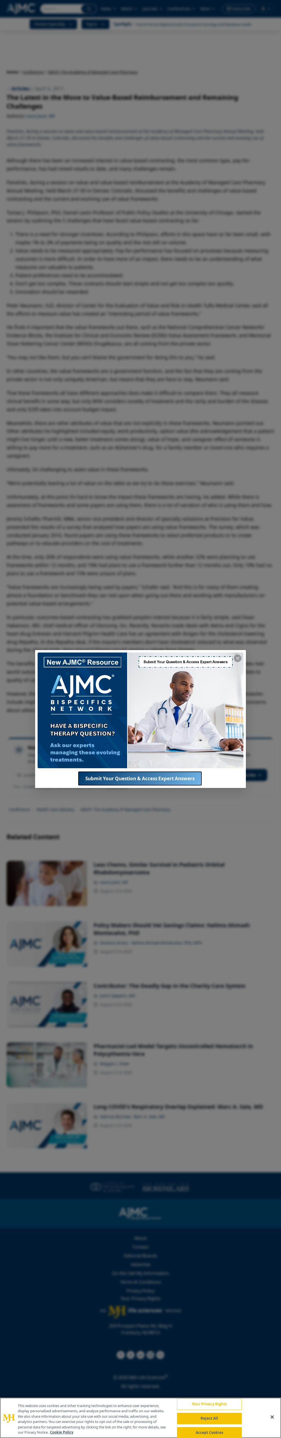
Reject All (209, 1418)
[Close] (272, 1417)
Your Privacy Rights (209, 1404)
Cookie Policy (61, 1432)
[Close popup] (237, 658)
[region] (140, 1418)
